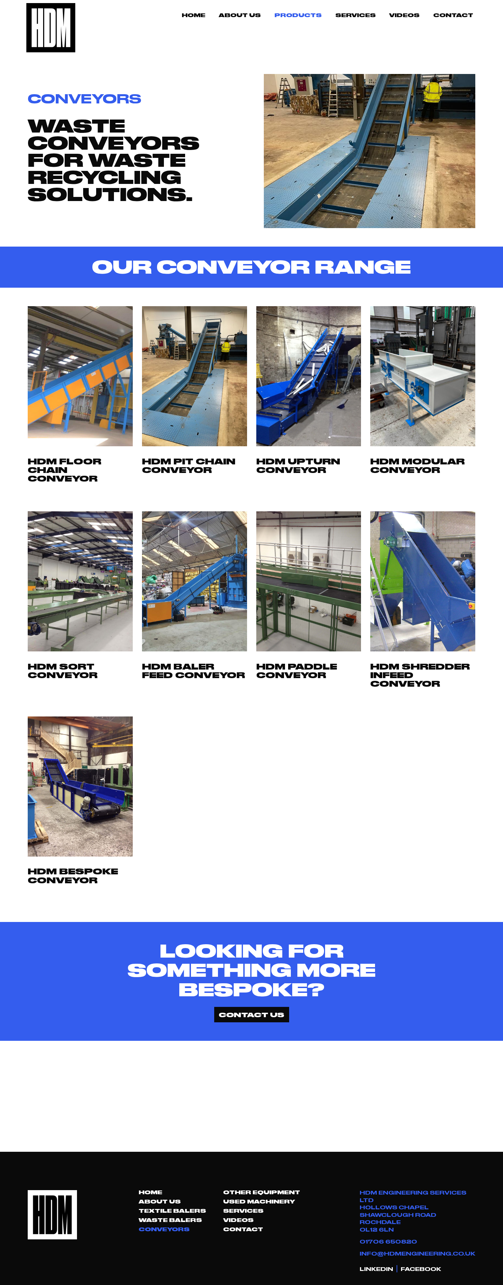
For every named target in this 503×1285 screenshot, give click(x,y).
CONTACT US (251, 1014)
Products (298, 15)
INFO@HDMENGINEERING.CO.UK (417, 1253)
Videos (404, 15)
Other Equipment (261, 1192)
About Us (240, 15)
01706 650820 (388, 1241)
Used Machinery (259, 1201)
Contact (453, 15)
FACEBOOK (421, 1268)
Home (193, 15)
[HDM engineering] (51, 27)
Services (355, 15)
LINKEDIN (376, 1268)
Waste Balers (170, 1220)
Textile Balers (172, 1210)
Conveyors (164, 1229)
